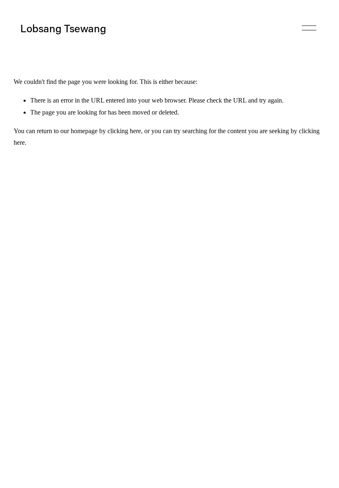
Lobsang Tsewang (63, 28)
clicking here (124, 130)
